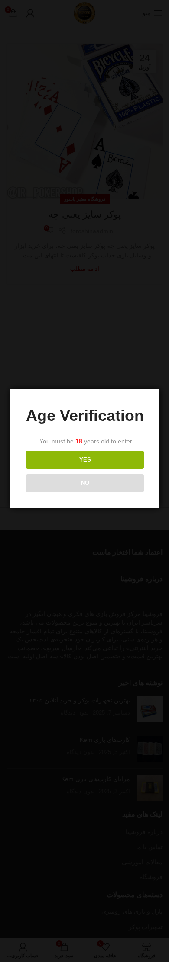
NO (85, 483)
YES (85, 459)
